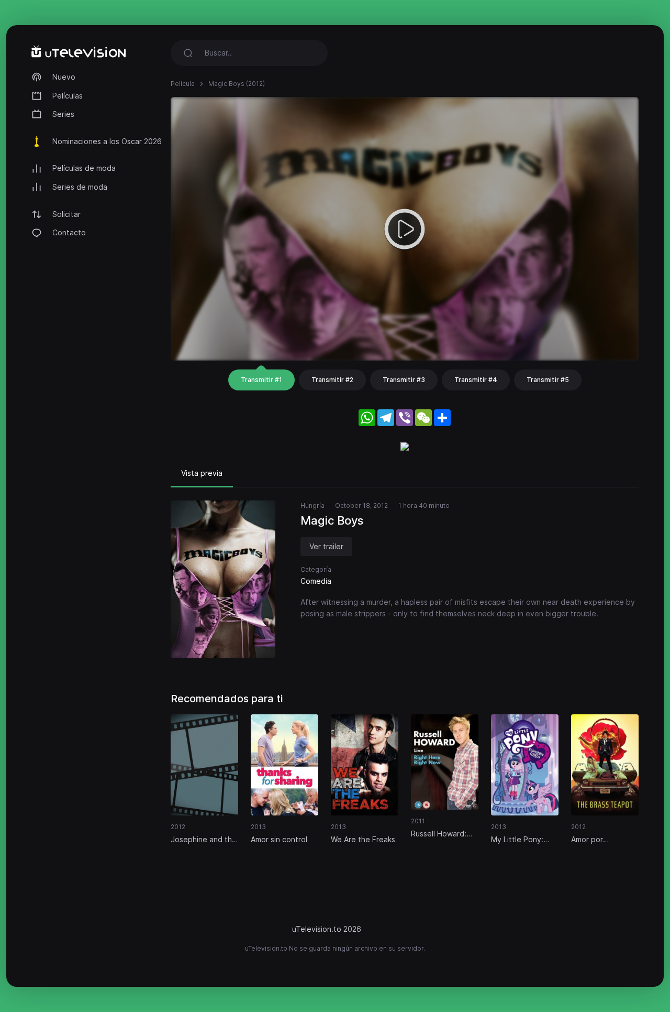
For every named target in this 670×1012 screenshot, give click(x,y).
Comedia (315, 580)
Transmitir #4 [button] (475, 380)
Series (63, 114)
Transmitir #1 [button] (261, 380)
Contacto (69, 232)
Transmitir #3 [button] (404, 380)
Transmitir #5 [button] (548, 380)
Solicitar (66, 214)
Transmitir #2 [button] (332, 380)
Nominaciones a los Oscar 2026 (107, 141)
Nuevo (63, 76)
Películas (67, 95)
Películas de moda (84, 168)
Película (183, 84)
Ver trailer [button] (326, 546)
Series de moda (79, 186)
